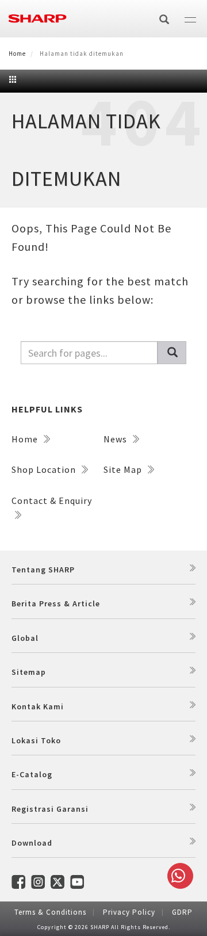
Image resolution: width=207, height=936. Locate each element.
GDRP (182, 912)
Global (25, 638)
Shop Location (45, 469)
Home (17, 53)
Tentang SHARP (43, 569)
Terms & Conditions (50, 912)
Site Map (123, 469)
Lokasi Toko (36, 740)
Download (32, 843)
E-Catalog (32, 774)
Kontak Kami (38, 706)
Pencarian (172, 352)
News (116, 439)
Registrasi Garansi (50, 809)
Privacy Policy (129, 912)
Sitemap (29, 672)
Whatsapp (180, 876)
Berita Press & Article (56, 603)
